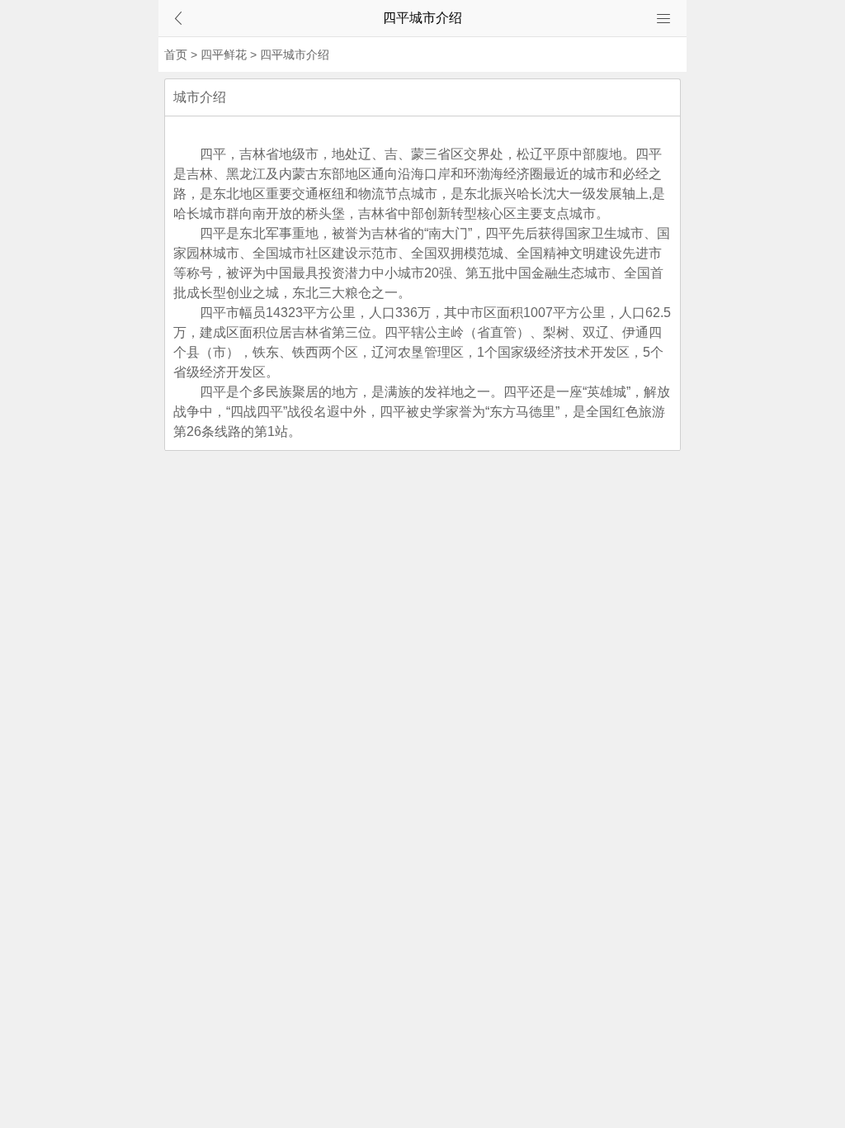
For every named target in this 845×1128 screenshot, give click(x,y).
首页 (175, 54)
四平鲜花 (224, 54)
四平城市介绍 (294, 54)
